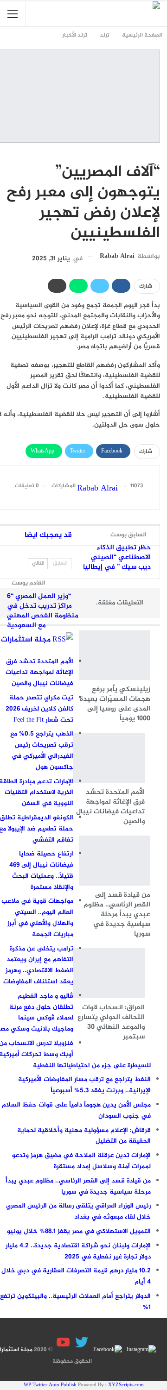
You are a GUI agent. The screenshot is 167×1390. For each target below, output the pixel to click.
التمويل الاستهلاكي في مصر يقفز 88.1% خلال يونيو (79, 1231)
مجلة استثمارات (26, 640)
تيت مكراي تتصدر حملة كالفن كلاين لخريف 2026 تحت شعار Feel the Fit (39, 708)
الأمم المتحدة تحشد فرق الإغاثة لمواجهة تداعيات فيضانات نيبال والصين (39, 672)
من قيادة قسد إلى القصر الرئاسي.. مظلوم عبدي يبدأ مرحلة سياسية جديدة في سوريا (78, 1186)
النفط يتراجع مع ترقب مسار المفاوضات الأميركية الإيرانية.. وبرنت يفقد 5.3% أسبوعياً (84, 1085)
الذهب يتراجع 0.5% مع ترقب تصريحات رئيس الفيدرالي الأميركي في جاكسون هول (41, 750)
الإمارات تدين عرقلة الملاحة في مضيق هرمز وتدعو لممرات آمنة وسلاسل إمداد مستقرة (81, 1161)
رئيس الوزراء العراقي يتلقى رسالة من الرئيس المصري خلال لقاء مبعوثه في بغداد (78, 1211)
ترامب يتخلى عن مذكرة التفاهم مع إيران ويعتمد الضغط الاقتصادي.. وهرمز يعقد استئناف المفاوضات (38, 965)
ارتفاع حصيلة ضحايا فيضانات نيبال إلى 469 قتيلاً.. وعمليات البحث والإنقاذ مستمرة (41, 870)
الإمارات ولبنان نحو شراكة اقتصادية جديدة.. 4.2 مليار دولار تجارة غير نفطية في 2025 (78, 1251)
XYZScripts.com (126, 1385)
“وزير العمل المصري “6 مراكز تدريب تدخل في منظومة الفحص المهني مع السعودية (42, 611)
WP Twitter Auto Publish (50, 1385)
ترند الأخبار (157, 153)
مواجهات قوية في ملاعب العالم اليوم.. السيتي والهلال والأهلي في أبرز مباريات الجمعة (37, 917)
